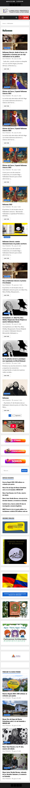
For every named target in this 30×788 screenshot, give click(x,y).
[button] (2, 17)
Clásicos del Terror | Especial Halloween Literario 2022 (15, 81)
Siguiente (17, 415)
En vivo (26, 17)
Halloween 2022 (15, 194)
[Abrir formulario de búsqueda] (16, 17)
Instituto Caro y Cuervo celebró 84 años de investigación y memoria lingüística (14, 505)
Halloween (15, 387)
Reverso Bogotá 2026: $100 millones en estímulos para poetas (13, 483)
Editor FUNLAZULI (6, 58)
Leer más (7, 69)
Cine (5, 354)
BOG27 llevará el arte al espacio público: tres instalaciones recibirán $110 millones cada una (14, 510)
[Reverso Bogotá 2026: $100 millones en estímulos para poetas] (15, 683)
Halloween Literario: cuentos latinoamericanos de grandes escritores (15, 231)
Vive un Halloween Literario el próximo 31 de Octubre (15, 270)
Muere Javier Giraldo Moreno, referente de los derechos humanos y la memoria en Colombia (15, 499)
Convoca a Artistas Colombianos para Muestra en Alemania (15, 594)
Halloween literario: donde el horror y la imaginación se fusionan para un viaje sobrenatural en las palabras (15, 42)
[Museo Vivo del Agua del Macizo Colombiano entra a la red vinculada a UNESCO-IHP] (15, 709)
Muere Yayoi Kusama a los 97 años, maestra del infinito (13, 748)
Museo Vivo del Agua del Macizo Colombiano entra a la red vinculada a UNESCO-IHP (14, 489)
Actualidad (7, 48)
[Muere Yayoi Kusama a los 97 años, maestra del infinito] (15, 736)
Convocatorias (7, 689)
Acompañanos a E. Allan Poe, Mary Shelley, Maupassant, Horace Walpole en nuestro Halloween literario (15, 307)
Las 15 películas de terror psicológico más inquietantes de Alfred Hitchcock (15, 348)
